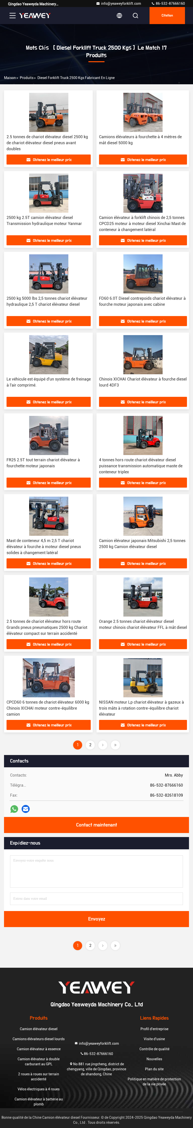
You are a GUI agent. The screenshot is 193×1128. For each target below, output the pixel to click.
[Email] (25, 809)
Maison (10, 78)
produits (26, 78)
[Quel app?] (14, 809)
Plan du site (154, 1069)
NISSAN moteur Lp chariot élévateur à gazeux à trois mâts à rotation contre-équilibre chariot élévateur (141, 708)
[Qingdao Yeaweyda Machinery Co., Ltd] (35, 16)
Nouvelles (154, 1059)
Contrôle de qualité (154, 1049)
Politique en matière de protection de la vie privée (154, 1081)
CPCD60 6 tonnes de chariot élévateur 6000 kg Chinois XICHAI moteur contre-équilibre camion (48, 708)
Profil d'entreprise (154, 1029)
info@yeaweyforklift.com (121, 4)
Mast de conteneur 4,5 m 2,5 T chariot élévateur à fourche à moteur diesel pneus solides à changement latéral (44, 546)
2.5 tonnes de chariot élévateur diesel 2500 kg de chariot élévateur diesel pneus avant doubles (47, 142)
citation (167, 15)
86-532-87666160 (170, 4)
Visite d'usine (154, 1039)
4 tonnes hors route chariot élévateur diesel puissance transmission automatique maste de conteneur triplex (140, 466)
